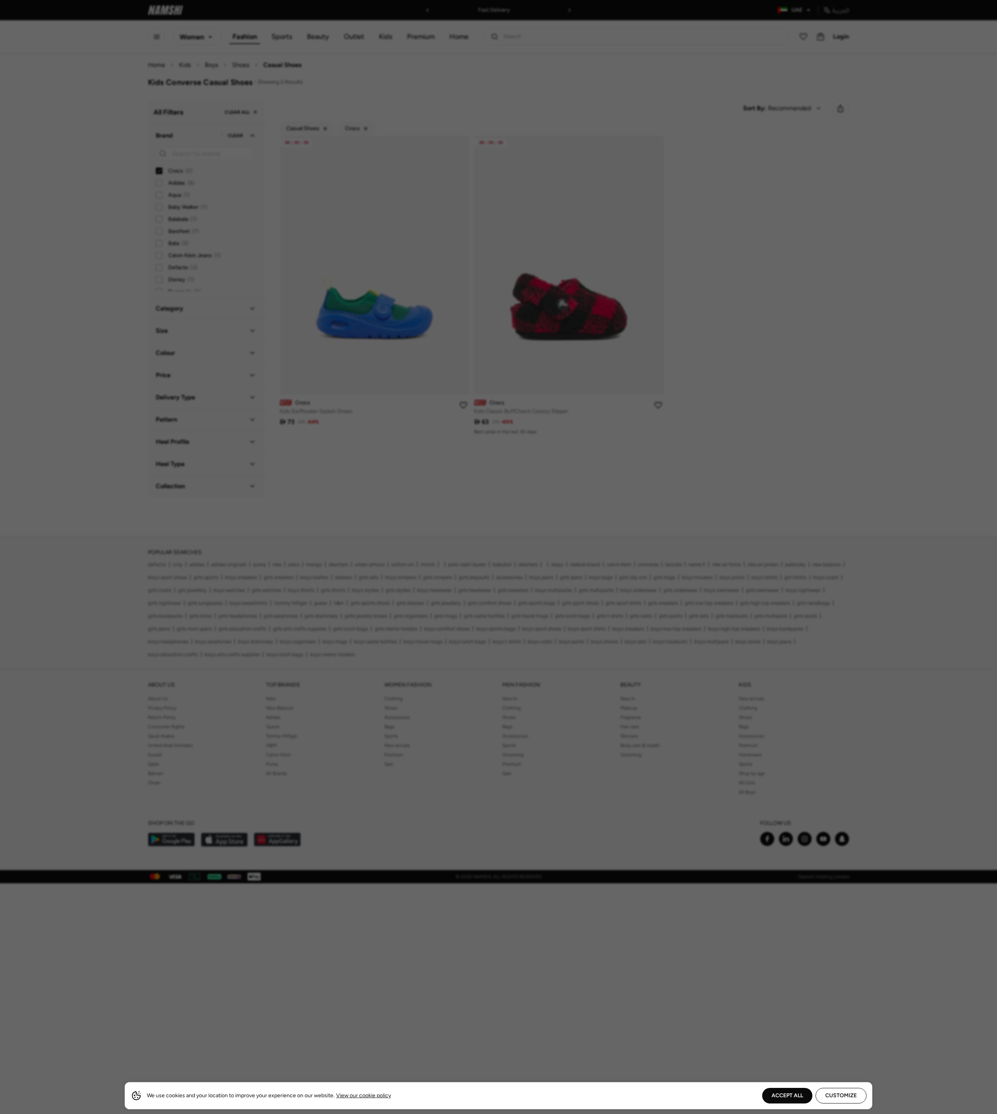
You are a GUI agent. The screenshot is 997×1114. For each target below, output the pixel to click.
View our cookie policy (363, 1095)
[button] (498, 557)
